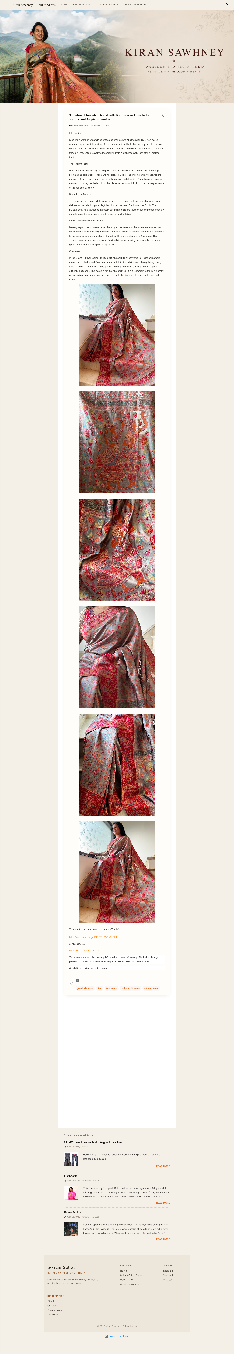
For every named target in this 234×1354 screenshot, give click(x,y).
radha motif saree (130, 988)
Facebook (168, 1275)
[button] (163, 115)
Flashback (70, 1176)
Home (64, 5)
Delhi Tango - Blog (107, 5)
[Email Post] (77, 981)
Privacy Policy (54, 1310)
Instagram (168, 1270)
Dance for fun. (73, 1212)
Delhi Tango (126, 1279)
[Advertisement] (218, 151)
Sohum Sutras (46, 5)
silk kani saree (151, 988)
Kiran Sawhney (22, 5)
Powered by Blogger (119, 1336)
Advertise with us (135, 5)
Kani (100, 988)
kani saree (111, 988)
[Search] (228, 4)
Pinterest (167, 1279)
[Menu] (6, 5)
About (50, 1301)
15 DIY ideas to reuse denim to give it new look (93, 1142)
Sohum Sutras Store (131, 1275)
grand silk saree (85, 988)
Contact (51, 1305)
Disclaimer (52, 1314)
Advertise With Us (130, 1284)
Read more (163, 1166)
